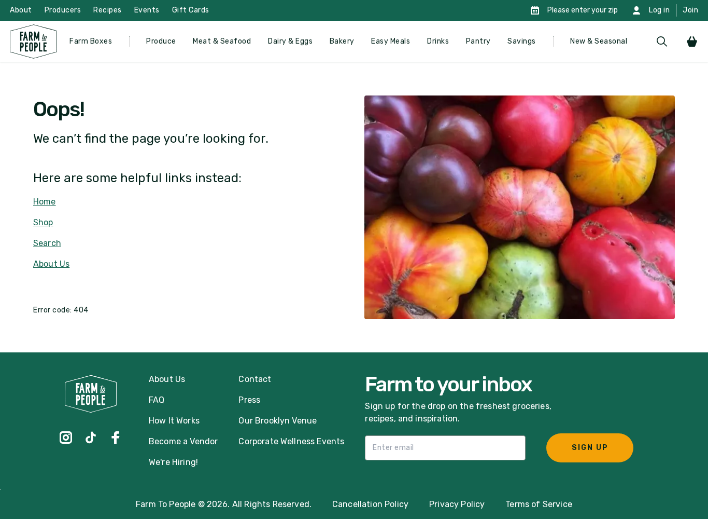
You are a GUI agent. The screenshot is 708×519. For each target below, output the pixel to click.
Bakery (342, 41)
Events (147, 10)
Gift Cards (190, 10)
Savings (521, 41)
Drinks (438, 41)
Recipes (107, 10)
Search (47, 243)
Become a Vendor (183, 441)
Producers (63, 10)
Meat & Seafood (222, 41)
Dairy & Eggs (290, 41)
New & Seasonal (598, 41)
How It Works (174, 421)
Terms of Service (538, 504)
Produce (161, 41)
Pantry (478, 41)
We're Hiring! (173, 462)
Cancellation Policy (370, 504)
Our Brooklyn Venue (277, 421)
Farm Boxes (90, 41)
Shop (43, 222)
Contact (254, 379)
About (21, 10)
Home (44, 202)
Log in (659, 10)
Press (249, 400)
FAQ (156, 400)
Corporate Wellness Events (291, 441)
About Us (51, 264)
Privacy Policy (457, 504)
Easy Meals (390, 41)
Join (690, 10)
